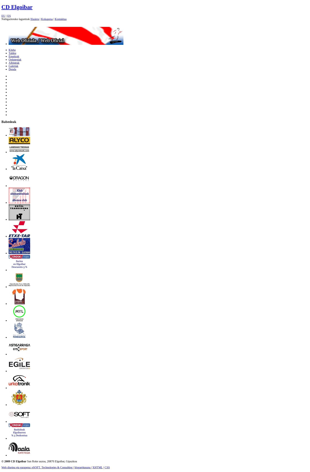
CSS (107, 467)
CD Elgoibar (16, 7)
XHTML (97, 467)
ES (9, 15)
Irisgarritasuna (82, 467)
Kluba (12, 49)
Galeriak (13, 66)
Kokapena (47, 19)
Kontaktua (61, 19)
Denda (12, 69)
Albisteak (14, 62)
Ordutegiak (15, 59)
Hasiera (34, 19)
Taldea (12, 53)
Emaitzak (14, 56)
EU (3, 15)
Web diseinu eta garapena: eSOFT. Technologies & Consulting (37, 467)
